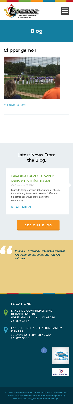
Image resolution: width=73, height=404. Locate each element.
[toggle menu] (65, 11)
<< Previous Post (14, 105)
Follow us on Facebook (44, 350)
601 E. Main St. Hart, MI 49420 (33, 317)
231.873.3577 (20, 321)
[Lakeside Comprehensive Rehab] (22, 11)
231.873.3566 (20, 338)
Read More (21, 207)
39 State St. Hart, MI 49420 (31, 334)
